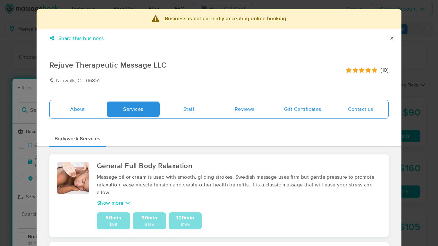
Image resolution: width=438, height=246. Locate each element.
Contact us (360, 109)
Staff (188, 109)
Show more (111, 203)
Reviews (245, 109)
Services (133, 109)
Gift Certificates (302, 109)
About (77, 109)
